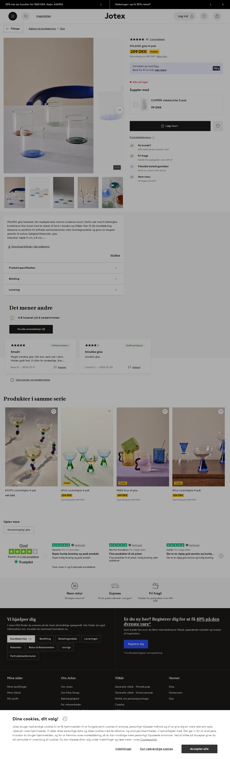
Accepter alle (199, 749)
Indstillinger (123, 749)
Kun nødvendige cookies (156, 749)
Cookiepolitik (148, 739)
